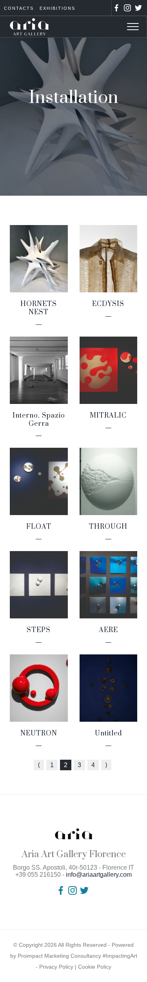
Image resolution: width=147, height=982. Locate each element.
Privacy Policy (56, 967)
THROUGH (108, 527)
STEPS (39, 630)
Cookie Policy (94, 967)
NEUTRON (38, 733)
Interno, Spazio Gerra (39, 419)
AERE (108, 630)
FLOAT (38, 527)
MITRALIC (108, 415)
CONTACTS (19, 8)
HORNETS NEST (38, 308)
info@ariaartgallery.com (99, 874)
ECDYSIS (108, 304)
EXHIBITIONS (57, 8)
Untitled (108, 733)
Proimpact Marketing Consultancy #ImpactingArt (77, 956)
